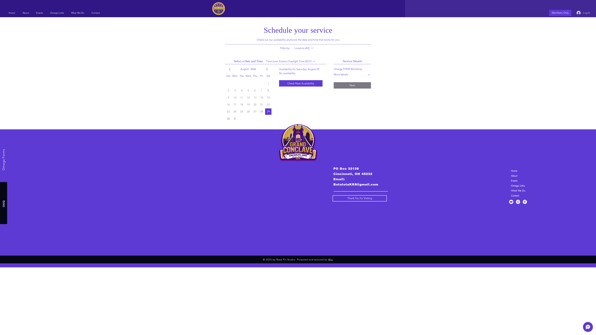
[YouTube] (511, 202)
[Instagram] (518, 202)
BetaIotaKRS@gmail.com (355, 184)
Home (514, 170)
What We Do (518, 190)
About (514, 175)
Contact (515, 195)
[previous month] (230, 69)
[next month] (267, 69)
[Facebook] (525, 202)
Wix (330, 259)
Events (514, 180)
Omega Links (518, 185)
